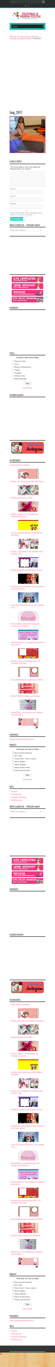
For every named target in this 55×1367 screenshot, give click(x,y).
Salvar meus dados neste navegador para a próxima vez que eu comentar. (26, 214)
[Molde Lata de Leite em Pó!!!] (28, 506)
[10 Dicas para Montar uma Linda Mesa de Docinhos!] (28, 544)
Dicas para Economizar (23, 753)
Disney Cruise (20, 376)
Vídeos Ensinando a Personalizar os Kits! (26, 570)
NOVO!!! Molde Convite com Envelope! (25, 696)
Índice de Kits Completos (20, 465)
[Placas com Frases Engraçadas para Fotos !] (28, 490)
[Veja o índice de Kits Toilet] (27, 299)
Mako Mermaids (20, 379)
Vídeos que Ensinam (22, 770)
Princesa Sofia (20, 361)
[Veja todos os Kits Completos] (27, 279)
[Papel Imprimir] (27, 286)
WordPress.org (16, 800)
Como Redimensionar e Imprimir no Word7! (27, 680)
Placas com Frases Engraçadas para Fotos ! (27, 481)
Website (13, 204)
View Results (27, 388)
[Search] (43, 2)
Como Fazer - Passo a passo (25, 759)
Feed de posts (16, 794)
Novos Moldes (20, 762)
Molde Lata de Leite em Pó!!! (22, 498)
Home (14, 36)
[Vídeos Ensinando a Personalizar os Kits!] (28, 579)
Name (12, 189)
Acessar (14, 791)
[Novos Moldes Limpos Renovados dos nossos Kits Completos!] (28, 635)
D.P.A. (17, 364)
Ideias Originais (20, 765)
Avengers (17, 373)
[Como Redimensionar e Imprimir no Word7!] (28, 688)
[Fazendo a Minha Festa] (27, 15)
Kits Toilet (18, 756)
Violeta (17, 370)
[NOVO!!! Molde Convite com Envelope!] (28, 705)
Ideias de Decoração (22, 767)
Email (12, 196)
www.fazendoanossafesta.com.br (22, 739)
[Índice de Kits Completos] (28, 474)
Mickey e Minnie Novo (23, 367)
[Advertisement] (27, 57)
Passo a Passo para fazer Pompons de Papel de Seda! (24, 37)
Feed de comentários (19, 797)
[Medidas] (27, 293)
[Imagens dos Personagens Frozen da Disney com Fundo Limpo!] (28, 597)
